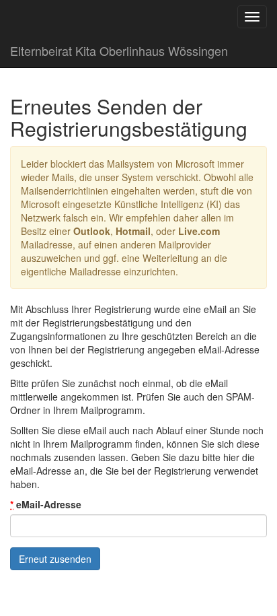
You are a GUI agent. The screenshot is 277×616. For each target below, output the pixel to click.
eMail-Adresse (45, 504)
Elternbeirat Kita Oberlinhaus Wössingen (119, 50)
